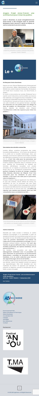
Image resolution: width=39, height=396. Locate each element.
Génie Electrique (8, 314)
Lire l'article (6, 281)
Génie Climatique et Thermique (12, 312)
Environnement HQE (9, 311)
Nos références (7, 321)
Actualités (6, 319)
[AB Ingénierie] (4, 2)
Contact (5, 323)
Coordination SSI (8, 316)
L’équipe (5, 318)
